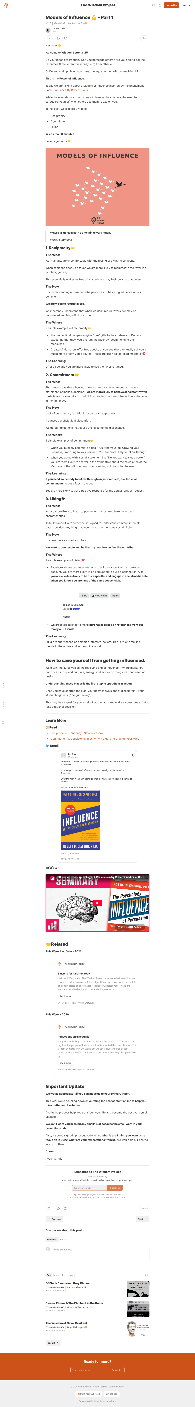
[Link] (41, 248)
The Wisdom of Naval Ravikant (66, 1323)
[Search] (153, 5)
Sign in (186, 5)
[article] (97, 1289)
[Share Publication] (160, 5)
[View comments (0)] (58, 38)
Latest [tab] (56, 1275)
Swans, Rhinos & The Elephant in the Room (74, 1303)
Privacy (96, 1386)
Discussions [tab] (67, 1275)
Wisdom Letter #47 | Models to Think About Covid (70, 1307)
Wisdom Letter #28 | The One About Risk (66, 1287)
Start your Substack (90, 1393)
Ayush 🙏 (62, 1291)
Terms (104, 1386)
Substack (83, 1401)
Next (140, 1218)
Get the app (111, 1393)
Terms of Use (111, 1194)
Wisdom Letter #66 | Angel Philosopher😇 (67, 1327)
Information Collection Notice (96, 1197)
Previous (56, 1218)
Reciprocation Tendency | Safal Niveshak (77, 733)
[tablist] (58, 1239)
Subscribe (171, 5)
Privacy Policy (119, 1197)
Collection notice (116, 1386)
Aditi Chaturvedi (60, 29)
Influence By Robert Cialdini (72, 90)
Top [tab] (49, 1275)
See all (51, 1342)
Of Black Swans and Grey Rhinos (68, 1283)
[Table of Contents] (3, 703)
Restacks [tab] (64, 1239)
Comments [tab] (52, 1239)
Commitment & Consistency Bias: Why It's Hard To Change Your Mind (95, 738)
